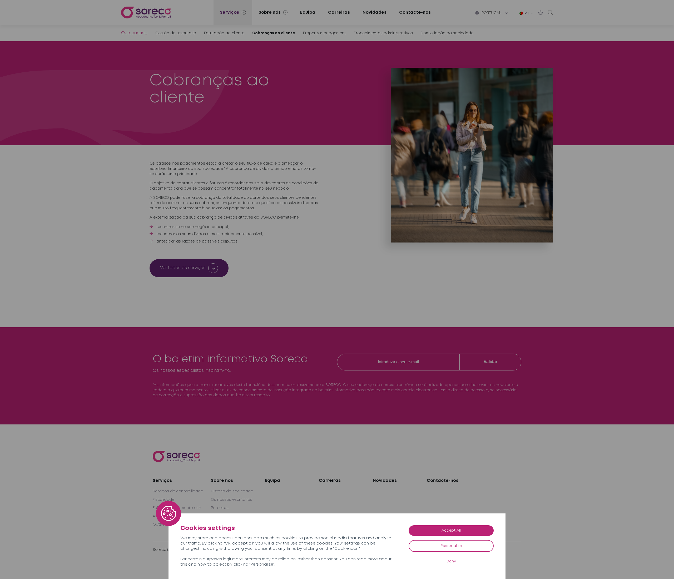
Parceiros (220, 507)
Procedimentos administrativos (383, 33)
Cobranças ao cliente (273, 33)
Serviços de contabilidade (178, 491)
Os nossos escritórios (231, 499)
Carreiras (339, 12)
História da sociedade (232, 491)
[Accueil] (146, 12)
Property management (324, 33)
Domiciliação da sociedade (447, 33)
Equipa (307, 12)
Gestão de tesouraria (175, 33)
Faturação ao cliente (224, 33)
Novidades (374, 12)
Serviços (162, 481)
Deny (451, 561)
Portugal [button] (491, 12)
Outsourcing (134, 33)
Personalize (451, 545)
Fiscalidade (163, 499)
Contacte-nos (415, 12)
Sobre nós (222, 481)
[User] (540, 13)
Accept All (451, 530)
